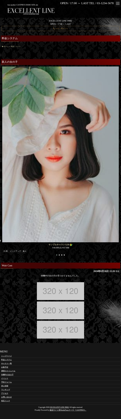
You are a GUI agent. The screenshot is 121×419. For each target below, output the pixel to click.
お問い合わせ (6, 397)
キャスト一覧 (6, 363)
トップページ (6, 356)
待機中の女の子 (7, 375)
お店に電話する (61, 28)
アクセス (4, 393)
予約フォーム (6, 382)
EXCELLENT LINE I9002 (59, 407)
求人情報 (4, 386)
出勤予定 (4, 367)
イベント (4, 378)
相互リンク (5, 401)
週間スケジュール (8, 371)
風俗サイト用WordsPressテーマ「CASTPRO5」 (68, 410)
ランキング (5, 389)
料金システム (6, 360)
